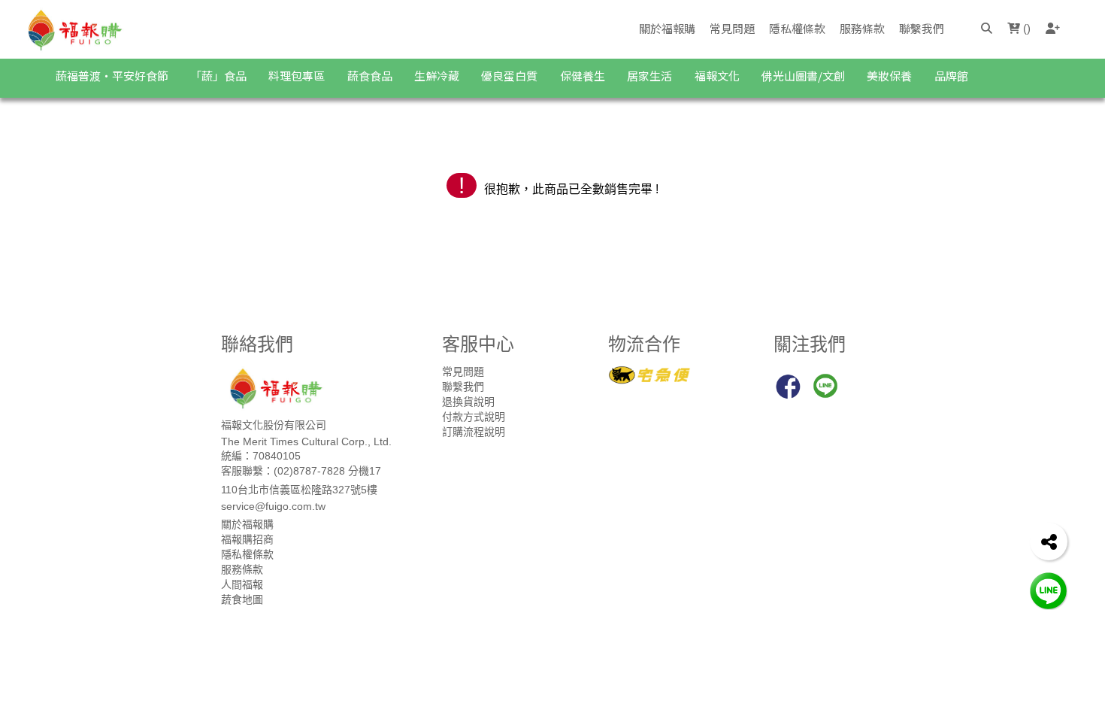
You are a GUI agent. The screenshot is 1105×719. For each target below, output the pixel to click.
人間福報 (242, 584)
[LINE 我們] (1048, 590)
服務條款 (862, 28)
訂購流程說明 (473, 432)
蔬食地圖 (242, 599)
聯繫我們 (921, 28)
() (1025, 28)
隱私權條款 (797, 28)
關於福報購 (667, 28)
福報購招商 (247, 539)
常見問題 (732, 28)
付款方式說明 (473, 417)
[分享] (1048, 541)
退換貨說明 (468, 402)
